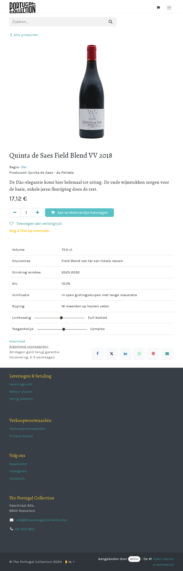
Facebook (17, 478)
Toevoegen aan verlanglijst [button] (38, 223)
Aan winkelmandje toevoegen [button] (82, 212)
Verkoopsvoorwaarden (27, 428)
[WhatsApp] (139, 353)
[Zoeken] (111, 21)
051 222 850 (25, 529)
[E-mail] (167, 353)
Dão (23, 167)
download (17, 341)
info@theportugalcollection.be (41, 520)
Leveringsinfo (20, 384)
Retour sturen (20, 391)
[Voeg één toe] (37, 212)
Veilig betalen (21, 399)
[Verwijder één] (14, 212)
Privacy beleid (21, 436)
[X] (111, 353)
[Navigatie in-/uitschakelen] (169, 7)
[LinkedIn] (125, 353)
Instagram (18, 471)
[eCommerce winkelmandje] (158, 7)
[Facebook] (97, 353)
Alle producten (26, 35)
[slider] (61, 317)
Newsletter (18, 464)
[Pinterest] (153, 353)
